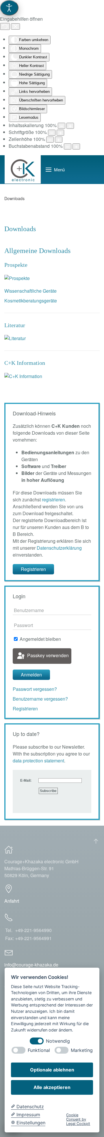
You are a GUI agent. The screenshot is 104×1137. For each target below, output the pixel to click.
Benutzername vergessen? (40, 698)
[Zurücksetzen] (5, 26)
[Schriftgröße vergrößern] (60, 133)
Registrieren (33, 569)
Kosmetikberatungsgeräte (30, 300)
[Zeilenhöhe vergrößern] (58, 140)
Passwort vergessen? (35, 689)
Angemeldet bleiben (39, 639)
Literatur (14, 325)
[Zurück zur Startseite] (22, 169)
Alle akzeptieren (52, 1087)
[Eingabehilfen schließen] (15, 26)
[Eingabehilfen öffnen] (9, 8)
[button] (55, 169)
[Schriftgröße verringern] (51, 133)
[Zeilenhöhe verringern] (50, 140)
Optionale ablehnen (52, 1070)
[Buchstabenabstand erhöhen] (76, 146)
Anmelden (31, 674)
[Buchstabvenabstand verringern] (67, 146)
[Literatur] (15, 338)
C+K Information (24, 363)
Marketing (82, 1050)
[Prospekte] (17, 277)
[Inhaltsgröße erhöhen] (70, 126)
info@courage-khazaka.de (31, 964)
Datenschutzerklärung (59, 547)
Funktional (39, 1050)
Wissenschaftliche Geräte (30, 290)
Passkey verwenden (47, 655)
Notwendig (58, 1041)
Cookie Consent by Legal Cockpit (78, 1119)
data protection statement (38, 760)
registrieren (53, 499)
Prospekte (15, 265)
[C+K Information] (23, 375)
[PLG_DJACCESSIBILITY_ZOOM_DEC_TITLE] (61, 126)
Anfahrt (11, 901)
